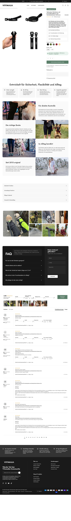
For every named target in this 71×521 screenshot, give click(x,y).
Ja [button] (27, 325)
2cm (48, 49)
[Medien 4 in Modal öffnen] (33, 39)
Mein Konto (53, 463)
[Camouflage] (53, 44)
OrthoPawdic (36, 481)
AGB (16, 491)
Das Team (35, 469)
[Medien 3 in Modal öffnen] (12, 39)
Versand (19, 491)
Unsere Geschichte (37, 463)
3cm (52, 49)
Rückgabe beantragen (55, 465)
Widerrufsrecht (5, 491)
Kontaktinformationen (28, 491)
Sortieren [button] (5, 309)
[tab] (59, 309)
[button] (6, 303)
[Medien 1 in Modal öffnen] (12, 18)
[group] (9, 296)
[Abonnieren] (19, 473)
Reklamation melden (55, 467)
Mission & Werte (36, 465)
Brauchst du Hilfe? (51, 78)
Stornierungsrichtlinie (6, 492)
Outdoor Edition (36, 480)
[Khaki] (50, 44)
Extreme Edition (36, 478)
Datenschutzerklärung (11, 491)
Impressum (22, 491)
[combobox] (65, 1)
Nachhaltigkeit (36, 467)
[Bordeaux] (56, 44)
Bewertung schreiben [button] (62, 297)
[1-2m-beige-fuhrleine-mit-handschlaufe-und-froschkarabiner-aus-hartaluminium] (59, 44)
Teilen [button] (32, 325)
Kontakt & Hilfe (54, 469)
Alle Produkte (36, 476)
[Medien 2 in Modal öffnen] (33, 18)
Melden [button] (30, 325)
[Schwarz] (48, 44)
